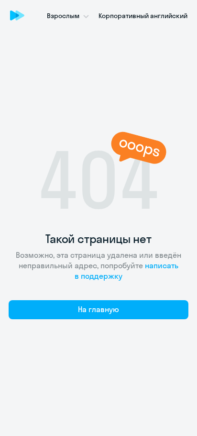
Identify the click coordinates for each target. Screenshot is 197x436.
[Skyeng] (17, 15)
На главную (98, 309)
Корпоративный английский (142, 15)
